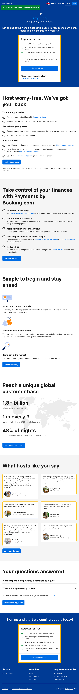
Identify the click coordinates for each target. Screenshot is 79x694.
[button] (20, 7)
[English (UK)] (48, 3)
